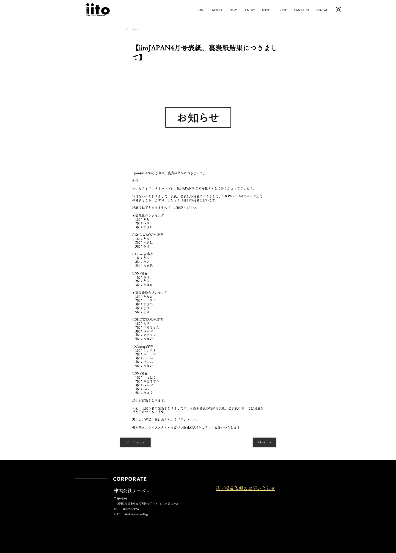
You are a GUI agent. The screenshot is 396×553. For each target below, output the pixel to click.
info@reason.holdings (136, 514)
